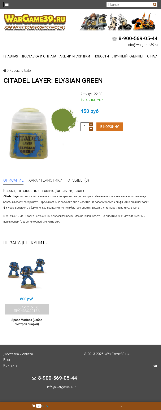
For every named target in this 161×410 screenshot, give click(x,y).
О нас (152, 56)
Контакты (10, 365)
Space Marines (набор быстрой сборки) (27, 322)
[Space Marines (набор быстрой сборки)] (27, 272)
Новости (101, 56)
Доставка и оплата (39, 56)
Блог (7, 360)
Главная (10, 56)
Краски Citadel (20, 71)
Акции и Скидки (75, 56)
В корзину (109, 127)
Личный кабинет (128, 56)
